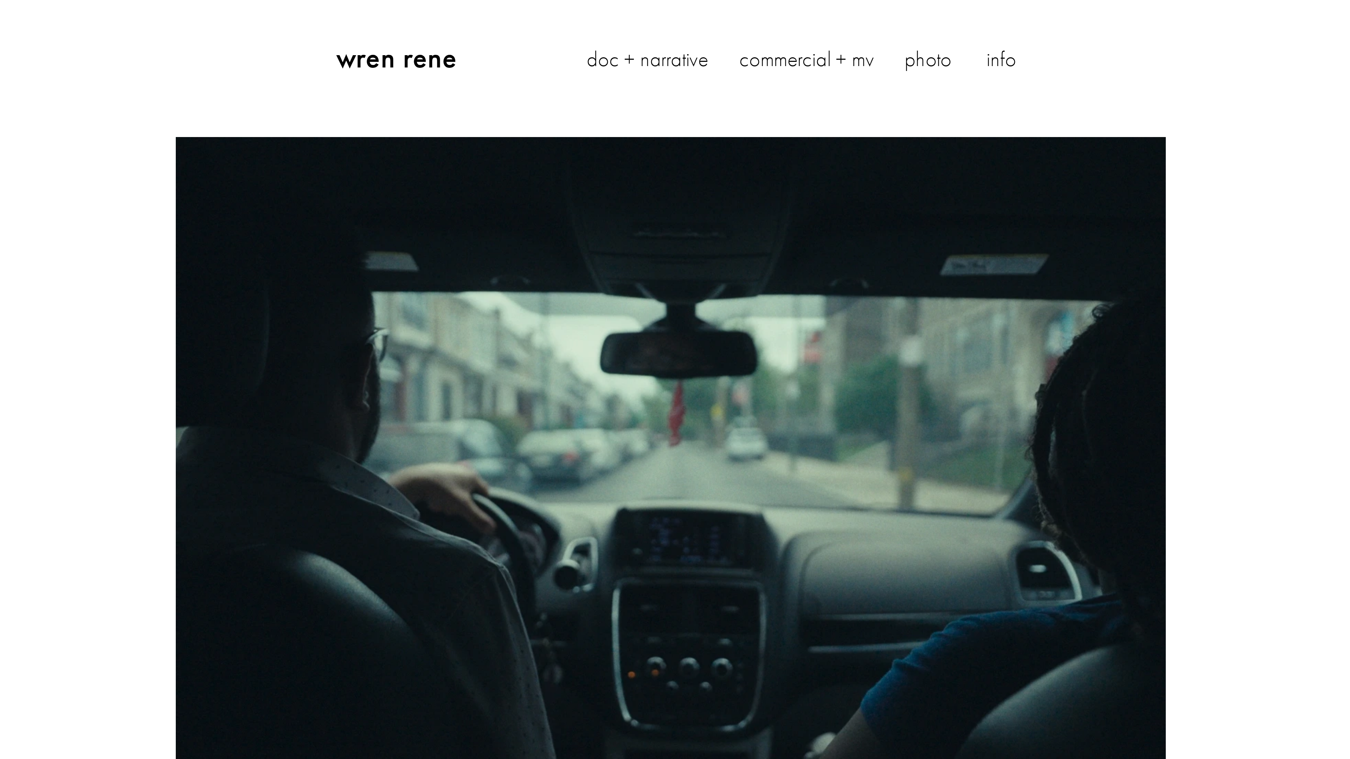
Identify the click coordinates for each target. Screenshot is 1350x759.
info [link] (1001, 59)
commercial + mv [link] (806, 59)
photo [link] (928, 59)
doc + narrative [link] (647, 59)
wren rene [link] (396, 57)
